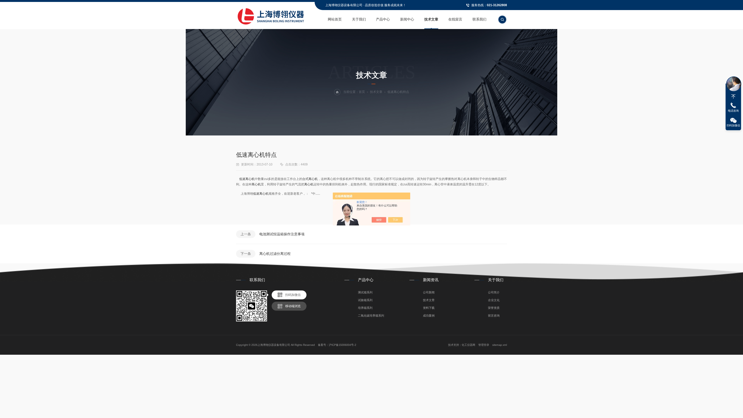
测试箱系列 (365, 292)
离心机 (256, 184)
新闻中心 (407, 19)
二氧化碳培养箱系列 (371, 315)
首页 (362, 91)
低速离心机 (247, 179)
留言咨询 (494, 315)
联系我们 (479, 19)
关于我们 (359, 19)
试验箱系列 (365, 300)
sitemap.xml (499, 344)
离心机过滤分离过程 (275, 254)
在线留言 (455, 19)
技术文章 (431, 19)
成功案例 (429, 315)
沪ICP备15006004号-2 (342, 344)
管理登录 (483, 344)
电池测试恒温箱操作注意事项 (282, 234)
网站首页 (335, 19)
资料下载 (429, 307)
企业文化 (494, 300)
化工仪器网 (468, 344)
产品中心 (383, 19)
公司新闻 (429, 292)
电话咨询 (733, 110)
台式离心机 (310, 179)
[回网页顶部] (733, 96)
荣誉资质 (494, 307)
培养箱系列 (365, 307)
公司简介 (494, 292)
